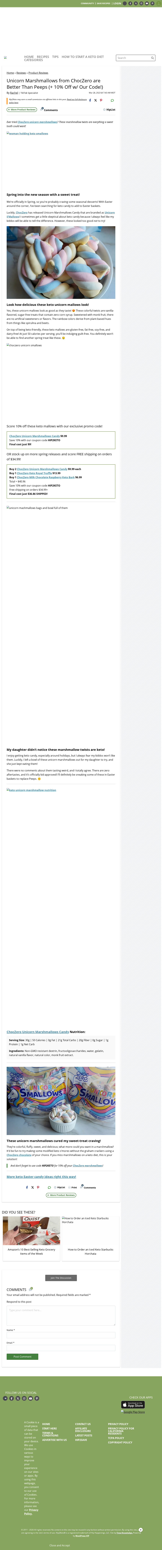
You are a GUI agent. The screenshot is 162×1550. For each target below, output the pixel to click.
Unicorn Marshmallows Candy (45, 1032)
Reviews (21, 73)
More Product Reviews (23, 109)
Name (11, 1330)
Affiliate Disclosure (83, 1429)
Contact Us (83, 1424)
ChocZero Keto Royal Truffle (34, 473)
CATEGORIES (33, 60)
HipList (110, 109)
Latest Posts (83, 1435)
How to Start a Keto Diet (83, 56)
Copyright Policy (120, 1442)
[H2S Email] (106, 100)
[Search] (152, 58)
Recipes (43, 56)
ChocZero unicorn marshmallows (37, 122)
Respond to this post (19, 1301)
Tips (55, 56)
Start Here (49, 1428)
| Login (116, 3)
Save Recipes (103, 3)
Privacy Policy (118, 1424)
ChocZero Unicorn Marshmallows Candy (34, 436)
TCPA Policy (116, 1438)
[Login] (158, 3)
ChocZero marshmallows (88, 1165)
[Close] (141, 1530)
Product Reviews (38, 73)
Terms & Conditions (50, 1434)
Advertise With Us (54, 1440)
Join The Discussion (61, 1277)
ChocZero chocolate (19, 1155)
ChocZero (22, 212)
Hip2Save (81, 1440)
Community (87, 3)
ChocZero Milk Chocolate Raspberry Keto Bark (46, 477)
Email (10, 1342)
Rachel (14, 93)
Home (29, 56)
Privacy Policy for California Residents (121, 1431)
